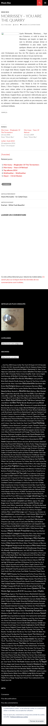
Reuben (7, 599)
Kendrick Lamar (22, 517)
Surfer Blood (40, 625)
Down (8, 448)
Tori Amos (28, 657)
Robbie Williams (41, 599)
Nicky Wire (18, 555)
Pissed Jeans (38, 576)
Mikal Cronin (36, 540)
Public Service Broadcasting (26, 586)
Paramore (37, 566)
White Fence (17, 673)
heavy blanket (23, 489)
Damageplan (30, 430)
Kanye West (35, 514)
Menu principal (45, 3)
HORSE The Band (26, 491)
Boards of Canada (31, 405)
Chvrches (37, 421)
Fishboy (20, 464)
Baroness (35, 386)
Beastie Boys (6, 391)
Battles (25, 388)
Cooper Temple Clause (35, 425)
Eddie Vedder (34, 452)
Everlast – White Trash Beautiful (12, 203)
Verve (33, 666)
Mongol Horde (17, 545)
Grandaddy (17, 482)
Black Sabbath (36, 400)
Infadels (26, 498)
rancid (3, 596)
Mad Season (35, 528)
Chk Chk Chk (34, 419)
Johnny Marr (6, 512)
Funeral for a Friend (33, 471)
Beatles (22, 391)
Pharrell (7, 576)
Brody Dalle (37, 410)
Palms (13, 566)
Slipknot (18, 611)
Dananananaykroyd (17, 432)
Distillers (19, 446)
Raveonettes (11, 596)
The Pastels (40, 643)
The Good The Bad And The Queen (15, 634)
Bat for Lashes (18, 388)
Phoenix (23, 576)
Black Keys (20, 398)
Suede (40, 623)
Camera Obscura (13, 414)
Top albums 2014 (10, 170)
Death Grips (24, 439)
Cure (6, 430)
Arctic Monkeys (26, 378)
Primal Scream (35, 584)
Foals (6, 466)
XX (33, 675)
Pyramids (23, 588)
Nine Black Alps (39, 555)
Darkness (4, 434)
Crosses (43, 428)
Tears (14, 629)
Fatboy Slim (28, 461)
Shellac (11, 608)
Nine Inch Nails (7, 557)
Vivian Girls (13, 668)
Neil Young (11, 553)
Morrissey (6, 184)
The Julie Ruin (39, 639)
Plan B (36, 579)
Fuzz (28, 473)
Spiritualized (42, 616)
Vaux (8, 666)
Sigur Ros (22, 608)
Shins (16, 608)
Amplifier (29, 374)
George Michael (34, 476)
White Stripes (36, 673)
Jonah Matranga (17, 512)
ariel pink (36, 379)
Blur (22, 405)
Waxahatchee (12, 671)
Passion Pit (40, 569)
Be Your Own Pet (23, 394)
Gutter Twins (31, 487)
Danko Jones (40, 432)
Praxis (32, 581)
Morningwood (27, 545)
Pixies (6, 579)
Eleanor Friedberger (33, 455)
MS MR (24, 548)
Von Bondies (21, 668)
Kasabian (4, 517)
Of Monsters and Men (13, 562)
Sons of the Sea (23, 613)
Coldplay (4, 425)
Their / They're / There (11, 639)
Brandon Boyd (40, 408)
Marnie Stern (24, 533)
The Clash (27, 632)
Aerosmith (16, 367)
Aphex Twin (27, 376)
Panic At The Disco (21, 566)
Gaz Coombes (24, 476)
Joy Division (39, 512)
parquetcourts (23, 569)
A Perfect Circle (17, 376)
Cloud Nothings (38, 423)
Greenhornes (9, 485)
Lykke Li (28, 528)
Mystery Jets (21, 550)
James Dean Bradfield (12, 503)
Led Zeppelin (36, 524)
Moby (3, 545)
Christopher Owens (11, 421)
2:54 (36, 365)
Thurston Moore (7, 655)
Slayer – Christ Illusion (12, 176)
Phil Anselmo (15, 576)
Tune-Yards (7, 662)
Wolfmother (8, 676)
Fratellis (13, 469)
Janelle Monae (33, 503)
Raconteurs (28, 591)
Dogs (44, 446)
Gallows (33, 473)
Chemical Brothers (17, 419)
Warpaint (41, 668)
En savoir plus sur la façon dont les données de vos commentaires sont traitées (23, 279)
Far (23, 461)
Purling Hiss (9, 588)
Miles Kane (10, 543)
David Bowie (35, 434)
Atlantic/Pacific (14, 381)
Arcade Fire (13, 378)
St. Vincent (11, 618)
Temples (30, 629)
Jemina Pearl (5, 507)
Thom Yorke (31, 653)
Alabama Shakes (36, 367)
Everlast (14, 459)
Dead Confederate (11, 436)
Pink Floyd (29, 576)
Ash (6, 381)
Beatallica (15, 391)
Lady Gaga (10, 522)
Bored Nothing (29, 408)
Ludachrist (21, 528)
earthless (25, 452)
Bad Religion (10, 386)
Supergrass (30, 625)
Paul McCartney (15, 571)
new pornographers (31, 553)
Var (4, 666)
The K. (3, 641)
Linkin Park (25, 526)
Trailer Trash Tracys (7, 659)
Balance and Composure (24, 386)
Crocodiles (36, 428)
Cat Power (40, 414)
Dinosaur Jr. (21, 444)
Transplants (18, 659)
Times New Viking (19, 655)
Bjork (23, 396)
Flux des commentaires (9, 703)
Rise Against (14, 599)
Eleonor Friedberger (23, 457)
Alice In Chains (21, 372)
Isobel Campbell (17, 501)
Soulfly (31, 613)
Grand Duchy (25, 482)
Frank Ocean (36, 466)
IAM (16, 496)
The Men (22, 643)
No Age (24, 557)
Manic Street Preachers (19, 530)
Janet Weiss (11, 505)
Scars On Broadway (14, 603)
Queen (29, 588)
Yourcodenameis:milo (36, 678)
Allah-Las (41, 372)
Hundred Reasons (37, 494)
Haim (3, 489)
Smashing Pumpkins (33, 610)
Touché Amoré (37, 657)
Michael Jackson (24, 540)
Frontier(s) (38, 469)
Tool (22, 657)
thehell (30, 634)
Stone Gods (8, 620)
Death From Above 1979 (10, 439)
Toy (44, 657)
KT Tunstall (26, 519)
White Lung (26, 673)
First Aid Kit (13, 463)
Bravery (4, 410)
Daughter (18, 434)
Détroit (41, 450)
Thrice (39, 652)
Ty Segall (43, 661)
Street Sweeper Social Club (15, 623)
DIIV (14, 444)
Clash (29, 423)
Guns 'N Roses (22, 487)
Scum (3, 606)
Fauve (41, 461)
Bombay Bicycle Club (9, 408)
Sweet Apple (21, 627)
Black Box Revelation (33, 396)
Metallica (4, 541)
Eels (40, 452)
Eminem (4, 459)
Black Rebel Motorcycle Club (18, 400)
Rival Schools (24, 599)
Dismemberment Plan (8, 446)
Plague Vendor (28, 579)
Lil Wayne (8, 526)
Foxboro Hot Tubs (26, 466)
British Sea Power (27, 410)
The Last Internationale (21, 641)
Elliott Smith (35, 457)
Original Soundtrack (11, 564)
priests (27, 584)
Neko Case (20, 553)
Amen (23, 374)
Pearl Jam (6, 573)
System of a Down (32, 627)
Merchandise (39, 538)
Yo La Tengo (10, 678)
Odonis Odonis (32, 560)
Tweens (27, 662)
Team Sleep (8, 629)
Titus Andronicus (40, 655)
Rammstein (34, 594)
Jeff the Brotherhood (39, 505)
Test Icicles (36, 629)
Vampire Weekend (33, 664)
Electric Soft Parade (10, 457)
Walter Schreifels (32, 668)
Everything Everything (24, 459)
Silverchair (30, 608)
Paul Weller (25, 571)
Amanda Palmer (15, 374)
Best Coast (5, 393)
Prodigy (4, 586)
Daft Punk (21, 430)
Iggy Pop (41, 496)
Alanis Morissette (15, 369)
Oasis (7, 560)
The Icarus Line (34, 636)
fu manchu (23, 471)
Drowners (34, 448)
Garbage (4, 476)
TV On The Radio (18, 661)
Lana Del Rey (29, 521)
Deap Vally (41, 436)
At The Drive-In (35, 381)
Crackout (17, 428)
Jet (20, 507)
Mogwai (8, 545)
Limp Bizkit (16, 526)
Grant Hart (34, 482)
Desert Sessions (22, 441)
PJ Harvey (12, 579)
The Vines (11, 650)
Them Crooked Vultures (9, 643)
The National (31, 643)
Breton (9, 410)
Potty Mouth (25, 581)
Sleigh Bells (10, 610)
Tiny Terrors (30, 655)
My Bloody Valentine (9, 550)
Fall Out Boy (10, 461)
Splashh (4, 618)
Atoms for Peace (24, 381)
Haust (12, 489)
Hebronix (31, 489)
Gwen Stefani (41, 487)
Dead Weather (23, 436)
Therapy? (5, 648)
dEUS (30, 441)
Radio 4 (35, 591)
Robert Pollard (6, 601)
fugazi (18, 471)
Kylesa (40, 519)
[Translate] (5, 154)
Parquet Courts (12, 569)
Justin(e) (17, 514)
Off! (39, 560)
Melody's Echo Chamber (16, 538)
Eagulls (19, 452)
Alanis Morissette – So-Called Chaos (14, 195)
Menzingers (28, 538)
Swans (7, 627)
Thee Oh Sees (36, 631)
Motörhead (17, 548)
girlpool (4, 478)
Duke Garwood (6, 450)
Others (26, 564)
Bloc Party (16, 403)
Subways (34, 623)
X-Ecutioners (27, 676)
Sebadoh (8, 606)
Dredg (23, 448)
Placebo (19, 579)
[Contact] (12, 319)
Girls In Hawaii (12, 478)
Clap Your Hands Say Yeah (18, 423)
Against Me (24, 367)
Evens (9, 459)
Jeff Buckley (28, 505)
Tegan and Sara (21, 629)
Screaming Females (38, 603)
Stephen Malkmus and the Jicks (27, 618)
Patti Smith (5, 571)
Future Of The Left (18, 473)
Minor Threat (28, 543)
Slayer (3, 611)
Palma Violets (5, 566)
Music (44, 548)
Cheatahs (36, 416)
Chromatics (22, 421)
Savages (4, 603)
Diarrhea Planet (7, 444)
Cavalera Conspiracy (8, 416)
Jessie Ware (14, 507)
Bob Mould (42, 405)
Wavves (4, 671)
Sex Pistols (36, 606)
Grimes (16, 485)
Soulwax (37, 613)
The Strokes (29, 648)
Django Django (37, 446)
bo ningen (20, 408)
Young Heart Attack (21, 678)
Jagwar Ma (36, 501)
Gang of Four (40, 473)
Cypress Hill (12, 430)
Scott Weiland (26, 603)
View (38, 666)
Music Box (6, 3)
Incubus (20, 498)
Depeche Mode (11, 441)
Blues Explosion (15, 405)
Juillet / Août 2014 (8, 141)
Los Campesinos (7, 528)
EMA (42, 457)
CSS (2, 430)
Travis (32, 659)
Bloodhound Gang (33, 403)
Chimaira (27, 419)
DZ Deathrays (33, 450)
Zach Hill (8, 680)
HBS (16, 489)
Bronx (19, 412)
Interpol (38, 498)
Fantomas (18, 461)
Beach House (33, 388)
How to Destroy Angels (23, 494)
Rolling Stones (32, 601)
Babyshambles (28, 383)
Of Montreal (25, 562)
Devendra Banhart (39, 441)
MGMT (14, 541)
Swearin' (13, 627)
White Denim (8, 673)
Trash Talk (26, 659)
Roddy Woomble (21, 601)
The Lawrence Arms (36, 641)
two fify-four (35, 662)
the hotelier (24, 636)
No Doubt (30, 557)
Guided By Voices (11, 487)
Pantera (31, 566)
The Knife (9, 641)
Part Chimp (32, 569)
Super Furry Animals (19, 625)
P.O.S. (41, 564)
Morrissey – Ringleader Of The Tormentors (21, 165)
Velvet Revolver (15, 666)
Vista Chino (5, 668)
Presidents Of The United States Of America (23, 582)
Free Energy (20, 469)
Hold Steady (5, 491)
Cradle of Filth (26, 428)
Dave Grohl (26, 434)
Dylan (25, 450)
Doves (3, 448)
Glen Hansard (36, 478)
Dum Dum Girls (17, 450)
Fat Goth (36, 461)
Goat (43, 478)
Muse (39, 548)
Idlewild (35, 496)
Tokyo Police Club (7, 657)
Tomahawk (17, 657)
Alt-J (8, 374)
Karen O (43, 514)
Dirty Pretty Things (32, 444)
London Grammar (35, 526)
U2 (2, 664)
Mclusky (4, 538)
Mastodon (8, 536)
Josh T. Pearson (29, 512)
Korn (20, 519)
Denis (16, 25)
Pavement (32, 571)
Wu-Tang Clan (18, 676)
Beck (29, 391)
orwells (21, 564)
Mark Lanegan (13, 533)
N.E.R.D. (30, 550)
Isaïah (8, 501)
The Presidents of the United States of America (29, 646)
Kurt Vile (34, 519)
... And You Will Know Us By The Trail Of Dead (17, 365)
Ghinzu (42, 476)
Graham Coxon (7, 482)
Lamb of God (19, 522)
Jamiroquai (23, 503)
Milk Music (19, 543)
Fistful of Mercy (28, 464)
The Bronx (20, 632)
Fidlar (6, 464)
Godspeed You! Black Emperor (12, 480)
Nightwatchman (28, 555)
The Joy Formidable (26, 639)
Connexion (5, 694)
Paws (38, 571)
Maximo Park (27, 536)
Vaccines (23, 664)
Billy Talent (17, 396)
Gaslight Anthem (13, 476)
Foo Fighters (14, 466)
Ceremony (28, 416)
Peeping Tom (15, 574)
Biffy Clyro (34, 393)
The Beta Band (11, 632)
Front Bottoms (29, 469)
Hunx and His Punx (8, 496)
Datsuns (11, 434)
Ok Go (32, 562)
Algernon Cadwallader (8, 372)
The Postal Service (7, 646)
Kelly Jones (12, 517)
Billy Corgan (9, 396)
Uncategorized (9, 664)
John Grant (25, 510)
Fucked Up (11, 471)
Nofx (3, 560)
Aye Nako (18, 383)
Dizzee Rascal (27, 446)
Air (30, 367)
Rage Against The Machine (15, 594)
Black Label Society (30, 398)
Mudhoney (32, 548)
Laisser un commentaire (31, 25)
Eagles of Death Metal (9, 452)
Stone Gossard (17, 620)
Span (9, 616)
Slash (41, 608)
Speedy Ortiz (24, 616)
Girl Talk (20, 478)
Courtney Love (8, 428)
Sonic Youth (12, 613)
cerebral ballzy (20, 416)
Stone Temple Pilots (29, 620)
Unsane (17, 664)
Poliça (7, 581)
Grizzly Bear (31, 485)
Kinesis (33, 517)
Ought (31, 564)
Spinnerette (33, 616)
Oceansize (23, 560)
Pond (11, 581)
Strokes (28, 623)
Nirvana (17, 557)
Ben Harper (41, 391)
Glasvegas (26, 478)
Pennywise (24, 574)
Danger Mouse (30, 432)
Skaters (36, 608)
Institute (32, 498)
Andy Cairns (36, 374)
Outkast (36, 564)
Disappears (43, 444)
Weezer (32, 671)
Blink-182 (8, 403)
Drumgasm (41, 448)
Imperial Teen (12, 498)
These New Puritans (17, 648)
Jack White (28, 501)
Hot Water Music (9, 494)
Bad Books (38, 383)
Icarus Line (22, 496)
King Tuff (9, 519)
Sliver (23, 611)
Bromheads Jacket (11, 412)
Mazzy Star (37, 536)
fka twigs (37, 464)
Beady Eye (42, 388)
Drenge (27, 448)
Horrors (16, 491)
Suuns (3, 627)
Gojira (26, 480)
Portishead (17, 581)
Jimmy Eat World (27, 507)
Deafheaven (32, 436)
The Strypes (37, 648)
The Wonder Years (21, 650)
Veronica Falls (26, 666)
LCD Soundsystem (13, 524)
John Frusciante (15, 509)
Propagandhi (11, 586)
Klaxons (15, 519)
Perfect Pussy (33, 574)
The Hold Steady (14, 636)
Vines (42, 666)
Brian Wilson (16, 410)
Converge (24, 425)
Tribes (37, 659)
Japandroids (19, 505)
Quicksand (14, 591)
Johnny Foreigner (35, 510)
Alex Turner (42, 369)
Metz (10, 541)
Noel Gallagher (39, 557)
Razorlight (20, 596)
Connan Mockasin (14, 425)
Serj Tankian (28, 606)
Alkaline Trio (32, 371)
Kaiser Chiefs (25, 514)
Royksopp (42, 601)
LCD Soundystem (26, 524)
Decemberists (34, 439)
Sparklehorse (15, 616)
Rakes (27, 594)
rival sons (32, 599)
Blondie (24, 403)
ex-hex (35, 459)
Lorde (44, 526)
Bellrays (33, 391)
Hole (12, 491)
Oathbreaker (14, 560)
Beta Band (13, 394)
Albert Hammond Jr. (30, 369)
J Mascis (37, 507)
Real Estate (28, 596)
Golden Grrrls (32, 480)
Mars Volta (33, 533)
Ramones (42, 594)
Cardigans (23, 414)
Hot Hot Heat (37, 491)
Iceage (28, 496)
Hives (43, 489)
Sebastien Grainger (17, 606)
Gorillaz (40, 480)
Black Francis (11, 398)
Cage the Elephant (36, 412)
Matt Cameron (17, 536)
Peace (43, 571)
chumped (30, 421)
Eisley (24, 455)
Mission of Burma (39, 543)
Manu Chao (35, 531)
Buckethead (26, 412)
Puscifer (17, 588)
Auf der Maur (10, 383)
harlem (7, 489)
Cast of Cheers (32, 414)
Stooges (40, 620)
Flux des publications (8, 699)
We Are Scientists (23, 671)
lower (15, 528)
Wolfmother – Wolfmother (14, 173)
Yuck (3, 680)
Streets (3, 623)
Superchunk (7, 625)
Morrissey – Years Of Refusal (15, 167)
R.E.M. (21, 591)
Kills (28, 517)
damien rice (38, 430)
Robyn (13, 601)
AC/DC (9, 367)
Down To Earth (15, 448)
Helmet (37, 489)
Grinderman (23, 485)
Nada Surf (36, 550)
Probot (43, 584)
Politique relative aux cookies (19, 717)
